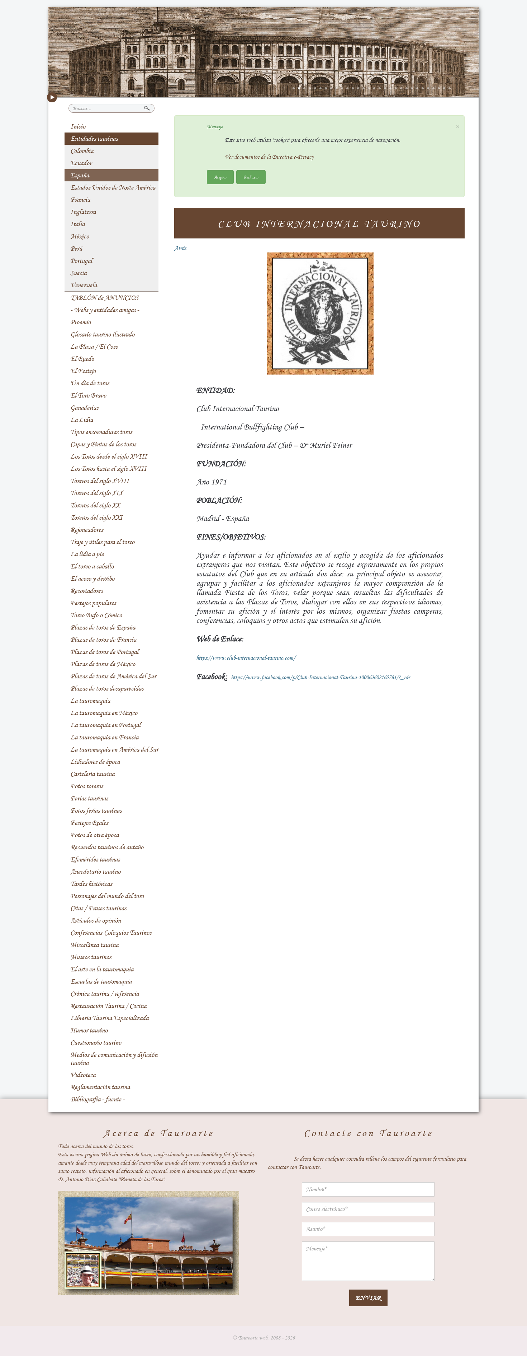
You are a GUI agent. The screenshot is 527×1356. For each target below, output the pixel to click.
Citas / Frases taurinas (98, 908)
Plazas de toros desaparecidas (106, 688)
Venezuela (83, 285)
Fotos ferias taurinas (96, 810)
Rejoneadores (86, 529)
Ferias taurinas (89, 798)
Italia (77, 224)
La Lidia (81, 419)
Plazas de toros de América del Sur (113, 676)
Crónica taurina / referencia (104, 993)
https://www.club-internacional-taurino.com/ (245, 657)
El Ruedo (82, 358)
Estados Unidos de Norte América (112, 187)
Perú (76, 248)
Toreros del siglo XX (95, 505)
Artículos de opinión (95, 920)
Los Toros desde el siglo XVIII (108, 456)
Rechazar (250, 177)
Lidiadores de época (95, 761)
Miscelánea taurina (94, 945)
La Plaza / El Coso (94, 346)
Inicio (77, 126)
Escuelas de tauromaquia (101, 981)
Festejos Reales (89, 822)
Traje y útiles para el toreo (102, 542)
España (79, 175)
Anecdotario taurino (95, 871)
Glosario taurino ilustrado (102, 334)
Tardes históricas (91, 883)
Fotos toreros (86, 786)
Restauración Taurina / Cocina (108, 1006)
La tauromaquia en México (103, 713)
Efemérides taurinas (95, 859)
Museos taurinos (90, 957)
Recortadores (86, 590)
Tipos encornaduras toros (101, 432)
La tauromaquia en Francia (104, 737)
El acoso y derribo (92, 578)
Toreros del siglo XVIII (99, 481)
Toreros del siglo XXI (96, 517)
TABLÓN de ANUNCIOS (104, 297)
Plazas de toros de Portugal (104, 651)
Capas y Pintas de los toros (103, 444)
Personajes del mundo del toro (107, 896)
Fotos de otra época (94, 835)
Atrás (180, 248)
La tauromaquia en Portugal (105, 725)
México (79, 236)
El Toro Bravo (88, 395)
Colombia (81, 151)
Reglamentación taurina (100, 1087)
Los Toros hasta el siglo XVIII (108, 468)
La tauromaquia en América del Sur (114, 749)
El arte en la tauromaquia (101, 969)
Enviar (368, 1297)
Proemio (80, 322)
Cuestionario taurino (95, 1042)
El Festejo (83, 371)
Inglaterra (83, 212)
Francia (80, 199)
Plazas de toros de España (102, 627)
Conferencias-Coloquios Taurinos (110, 932)
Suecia (78, 273)
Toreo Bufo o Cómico (96, 615)
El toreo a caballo (92, 566)
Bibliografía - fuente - (97, 1099)
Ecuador (80, 163)
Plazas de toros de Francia (103, 639)
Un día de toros (89, 383)
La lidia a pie (87, 554)
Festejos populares (93, 603)
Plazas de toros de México (102, 664)
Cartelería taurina (92, 774)
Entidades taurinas (94, 138)
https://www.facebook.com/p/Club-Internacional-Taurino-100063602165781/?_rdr (320, 677)
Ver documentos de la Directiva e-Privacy (269, 157)
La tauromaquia (90, 700)
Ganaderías (84, 407)
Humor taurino (89, 1030)
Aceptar (220, 177)
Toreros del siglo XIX (96, 493)
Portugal (81, 260)
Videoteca (82, 1075)
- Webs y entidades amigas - (104, 310)
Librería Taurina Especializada (109, 1018)
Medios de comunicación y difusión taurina (113, 1058)
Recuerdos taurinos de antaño (106, 847)
